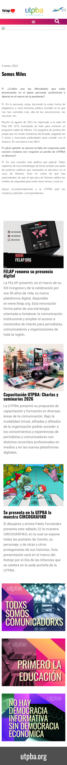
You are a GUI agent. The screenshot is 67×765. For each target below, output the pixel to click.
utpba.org (33, 756)
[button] (33, 22)
